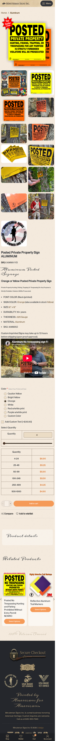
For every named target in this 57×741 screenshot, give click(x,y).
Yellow (50, 302)
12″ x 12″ (12, 307)
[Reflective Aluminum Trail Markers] (40, 585)
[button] (54, 599)
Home (4, 13)
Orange (21, 302)
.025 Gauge (22, 317)
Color (13, 388)
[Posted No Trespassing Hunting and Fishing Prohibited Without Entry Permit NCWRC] (14, 585)
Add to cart (33, 503)
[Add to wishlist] (24, 575)
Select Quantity (8, 427)
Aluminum (15, 13)
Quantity (11, 433)
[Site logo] (16, 3)
